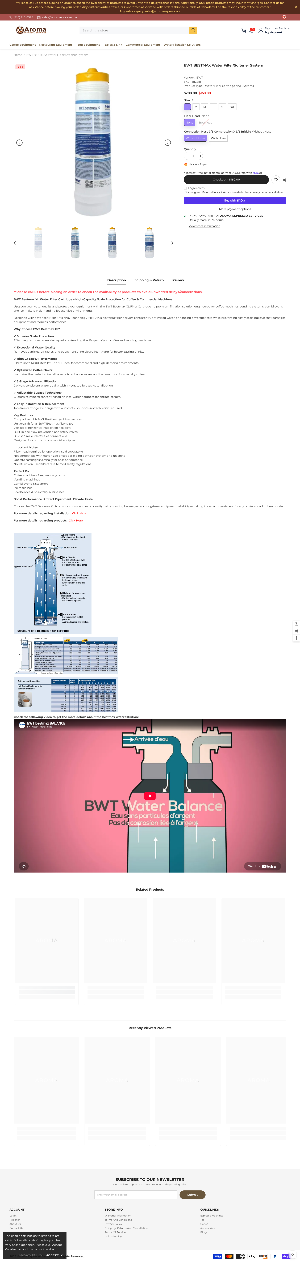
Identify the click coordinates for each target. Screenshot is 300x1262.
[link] (284, 17)
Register (284, 28)
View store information (204, 226)
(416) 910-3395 (23, 17)
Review (178, 280)
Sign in (270, 28)
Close (295, 7)
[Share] (283, 180)
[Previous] (19, 142)
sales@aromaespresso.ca (59, 17)
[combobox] (134, 30)
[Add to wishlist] (276, 179)
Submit (192, 1194)
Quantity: (190, 149)
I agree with (196, 188)
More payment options (235, 209)
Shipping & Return (149, 280)
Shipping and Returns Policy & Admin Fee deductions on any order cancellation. (234, 192)
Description (116, 280)
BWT (199, 77)
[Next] (168, 142)
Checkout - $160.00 (225, 179)
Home (18, 54)
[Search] (138, 30)
